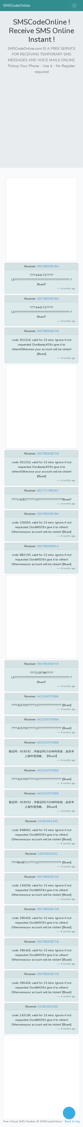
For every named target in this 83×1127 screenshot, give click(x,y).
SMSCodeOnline (16, 5)
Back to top (72, 1121)
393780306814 (48, 546)
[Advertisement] (41, 119)
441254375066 (48, 696)
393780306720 (48, 877)
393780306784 (48, 266)
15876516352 (48, 854)
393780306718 (48, 331)
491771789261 (48, 490)
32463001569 (48, 1006)
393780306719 (48, 664)
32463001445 (48, 821)
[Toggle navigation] (74, 5)
